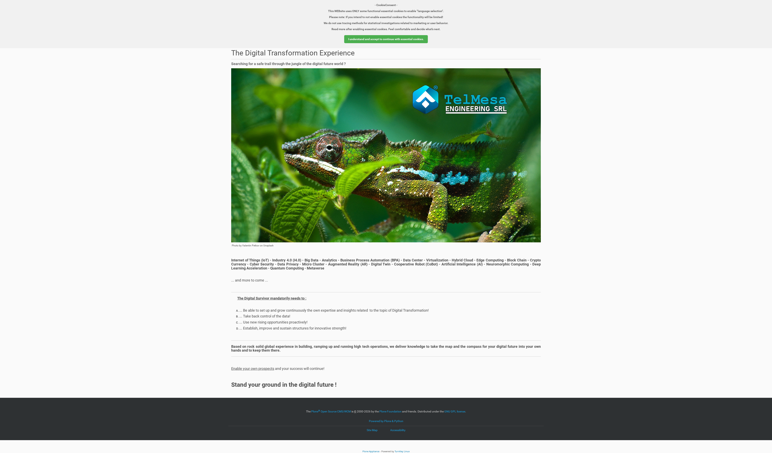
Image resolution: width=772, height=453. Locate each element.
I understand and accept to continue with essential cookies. (386, 39)
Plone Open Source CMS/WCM (331, 411)
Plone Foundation (390, 411)
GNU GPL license (454, 411)
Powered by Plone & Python (386, 421)
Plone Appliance (370, 451)
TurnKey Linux (402, 451)
